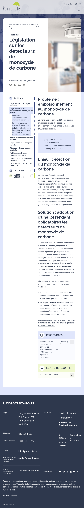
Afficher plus (72, 342)
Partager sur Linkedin (19, 85)
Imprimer (24, 85)
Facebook (64, 472)
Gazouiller (10, 85)
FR (80, 4)
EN (76, 4)
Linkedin (71, 472)
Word (63, 342)
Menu (79, 11)
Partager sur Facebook (15, 85)
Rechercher (68, 4)
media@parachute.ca (29, 458)
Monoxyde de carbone (49, 375)
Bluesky (60, 472)
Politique (33, 25)
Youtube (74, 472)
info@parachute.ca (27, 451)
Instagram (67, 472)
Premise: (11, 505)
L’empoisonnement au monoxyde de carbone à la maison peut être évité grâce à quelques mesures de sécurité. (56, 323)
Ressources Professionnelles (18, 25)
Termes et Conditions (10, 495)
